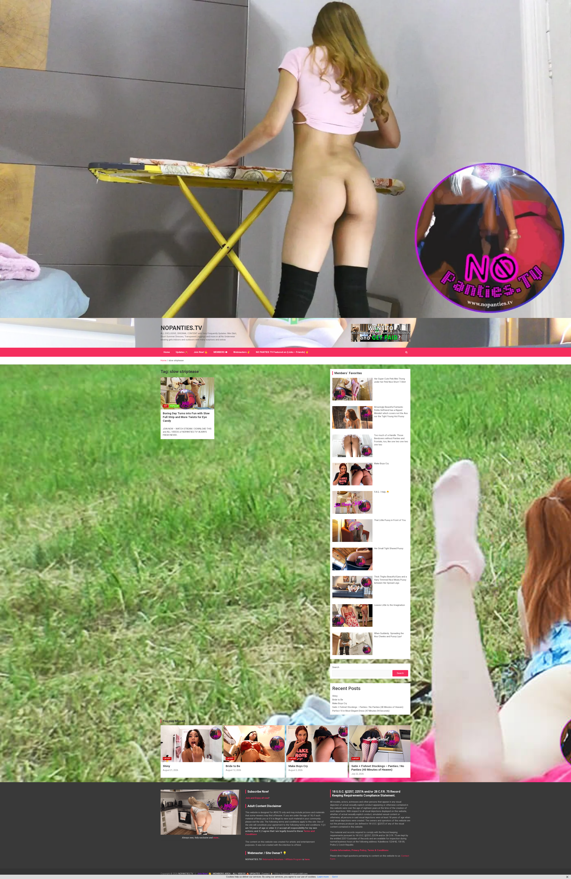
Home (167, 352)
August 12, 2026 (233, 770)
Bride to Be (337, 699)
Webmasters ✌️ (241, 352)
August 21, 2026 (170, 770)
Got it (335, 876)
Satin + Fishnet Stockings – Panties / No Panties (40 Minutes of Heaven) (367, 707)
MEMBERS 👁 (220, 352)
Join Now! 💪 (201, 352)
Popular (174, 406)
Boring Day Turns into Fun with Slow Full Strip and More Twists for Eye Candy (186, 417)
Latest (167, 759)
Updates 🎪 (182, 352)
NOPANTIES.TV (181, 327)
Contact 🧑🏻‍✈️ (267, 873)
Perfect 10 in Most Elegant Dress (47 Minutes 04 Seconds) (360, 710)
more (215, 837)
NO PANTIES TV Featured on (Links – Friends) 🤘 (282, 352)
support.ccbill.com (299, 873)
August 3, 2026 (295, 770)
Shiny (335, 696)
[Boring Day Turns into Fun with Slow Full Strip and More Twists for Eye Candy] (187, 393)
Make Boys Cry (339, 703)
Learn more (323, 876)
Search (335, 667)
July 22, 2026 (357, 774)
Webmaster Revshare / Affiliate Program (282, 859)
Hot (166, 406)
